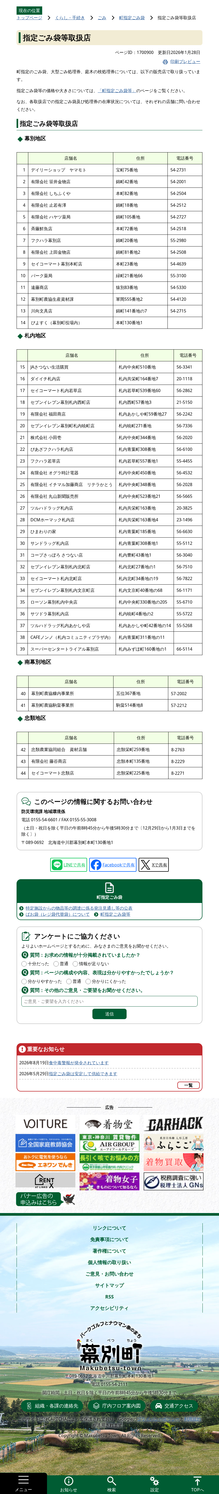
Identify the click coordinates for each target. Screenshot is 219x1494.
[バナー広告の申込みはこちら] (45, 1199)
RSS (109, 1296)
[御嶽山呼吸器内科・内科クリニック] (109, 1160)
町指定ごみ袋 (132, 18)
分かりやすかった (45, 981)
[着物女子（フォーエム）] (109, 1179)
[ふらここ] (174, 1141)
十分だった (38, 964)
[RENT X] (45, 1179)
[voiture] (45, 1122)
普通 (64, 964)
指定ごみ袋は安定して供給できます (83, 1074)
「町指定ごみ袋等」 (117, 90)
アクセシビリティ (109, 1308)
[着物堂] (109, 1122)
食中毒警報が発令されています (79, 1063)
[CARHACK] (174, 1122)
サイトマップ (109, 1285)
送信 (109, 1014)
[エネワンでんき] (45, 1160)
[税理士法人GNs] (174, 1179)
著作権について (109, 1250)
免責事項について (109, 1239)
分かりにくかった (109, 981)
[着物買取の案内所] (174, 1160)
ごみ (102, 18)
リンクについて (109, 1228)
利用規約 (192, 1419)
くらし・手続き (70, 18)
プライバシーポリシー (158, 1419)
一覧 (188, 1085)
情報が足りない (94, 964)
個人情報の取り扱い (109, 1262)
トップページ (29, 18)
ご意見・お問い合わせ (109, 1273)
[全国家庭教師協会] (45, 1141)
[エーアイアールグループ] (109, 1141)
